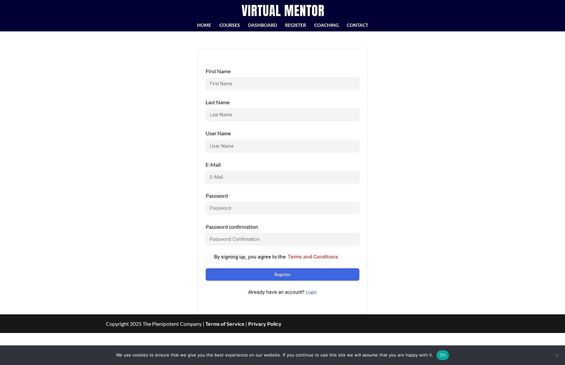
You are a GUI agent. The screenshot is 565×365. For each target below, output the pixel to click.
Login (311, 292)
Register (295, 25)
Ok (443, 354)
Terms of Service (225, 324)
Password (217, 195)
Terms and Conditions (313, 256)
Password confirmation (232, 227)
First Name (218, 71)
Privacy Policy (265, 324)
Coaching (326, 25)
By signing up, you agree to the (276, 256)
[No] (557, 355)
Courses (229, 25)
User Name (218, 133)
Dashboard (262, 25)
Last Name (218, 102)
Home (204, 25)
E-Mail (213, 164)
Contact (357, 25)
